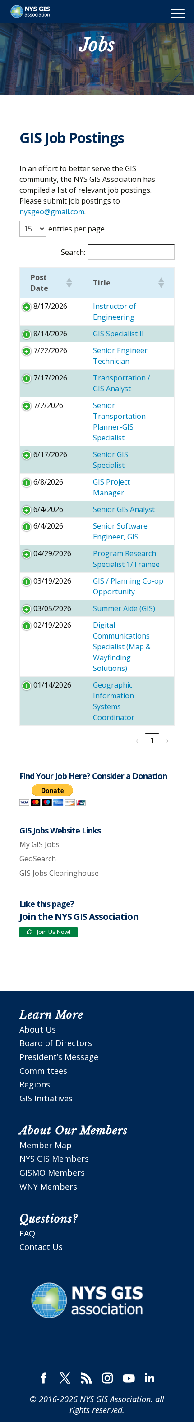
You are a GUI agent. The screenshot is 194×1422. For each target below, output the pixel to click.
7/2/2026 (48, 405)
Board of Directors (55, 1042)
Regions (34, 1084)
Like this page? (46, 903)
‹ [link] (137, 740)
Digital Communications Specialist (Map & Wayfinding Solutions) (122, 646)
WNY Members (48, 1186)
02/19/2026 (52, 625)
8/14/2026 (50, 334)
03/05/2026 (52, 608)
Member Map (45, 1145)
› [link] (167, 740)
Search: (73, 252)
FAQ (27, 1233)
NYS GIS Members (54, 1158)
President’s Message (58, 1056)
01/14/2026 (52, 685)
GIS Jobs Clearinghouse (59, 873)
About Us (37, 1029)
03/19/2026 (52, 581)
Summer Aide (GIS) (124, 608)
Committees (43, 1070)
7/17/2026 (50, 378)
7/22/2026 (50, 350)
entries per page (76, 229)
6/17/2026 (50, 454)
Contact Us (41, 1246)
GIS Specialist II (118, 334)
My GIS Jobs (39, 844)
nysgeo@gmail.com (51, 212)
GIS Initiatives (46, 1098)
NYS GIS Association (115, 1399)
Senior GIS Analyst (124, 509)
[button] (68, 282)
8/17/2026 (50, 306)
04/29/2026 (52, 553)
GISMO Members (52, 1172)
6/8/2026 (48, 482)
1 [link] (152, 740)
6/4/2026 (48, 509)
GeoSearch (37, 859)
